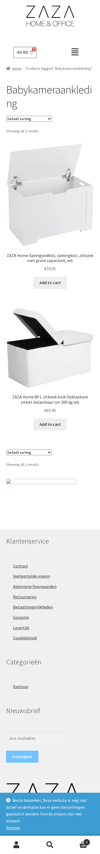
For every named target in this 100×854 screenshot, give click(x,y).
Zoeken (50, 845)
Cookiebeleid (25, 637)
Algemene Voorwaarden (35, 586)
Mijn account (16, 845)
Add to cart (50, 282)
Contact (20, 566)
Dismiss (13, 827)
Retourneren (25, 596)
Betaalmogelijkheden (33, 607)
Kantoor (21, 686)
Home (17, 68)
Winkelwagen (77, 840)
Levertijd (21, 627)
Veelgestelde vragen (31, 576)
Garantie (21, 617)
